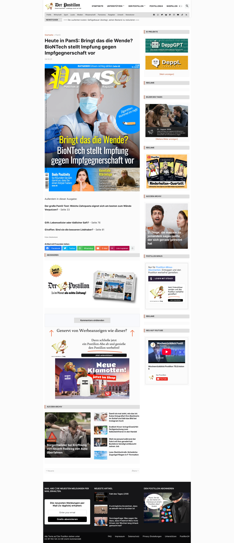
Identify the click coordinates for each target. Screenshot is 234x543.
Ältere (134, 471)
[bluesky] (166, 15)
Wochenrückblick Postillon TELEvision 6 (166, 367)
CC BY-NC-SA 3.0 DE (54, 539)
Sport (66, 15)
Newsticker (130, 15)
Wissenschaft (90, 15)
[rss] (186, 14)
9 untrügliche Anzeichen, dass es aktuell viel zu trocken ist (123, 507)
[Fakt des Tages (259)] (101, 497)
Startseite (97, 6)
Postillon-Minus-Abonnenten (160, 268)
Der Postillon (136, 6)
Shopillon (172, 6)
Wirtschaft (57, 15)
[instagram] (174, 14)
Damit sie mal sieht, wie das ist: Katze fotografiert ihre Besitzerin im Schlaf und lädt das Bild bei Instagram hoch (124, 417)
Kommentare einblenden (92, 320)
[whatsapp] (158, 14)
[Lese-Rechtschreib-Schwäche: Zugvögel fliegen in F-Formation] (100, 455)
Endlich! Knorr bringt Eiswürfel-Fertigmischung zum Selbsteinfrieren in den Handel (124, 429)
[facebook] (154, 14)
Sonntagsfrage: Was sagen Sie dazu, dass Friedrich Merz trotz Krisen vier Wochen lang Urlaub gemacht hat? (123, 522)
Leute (72, 15)
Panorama (102, 15)
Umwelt (120, 15)
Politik (49, 15)
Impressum (120, 536)
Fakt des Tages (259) (119, 494)
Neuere (51, 471)
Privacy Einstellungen (152, 536)
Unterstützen (114, 6)
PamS (58, 35)
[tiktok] (182, 14)
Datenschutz (133, 536)
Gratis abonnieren (67, 519)
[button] (180, 6)
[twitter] (162, 14)
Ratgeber (111, 15)
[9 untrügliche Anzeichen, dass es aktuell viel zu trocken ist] (101, 509)
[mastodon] (170, 14)
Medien (80, 15)
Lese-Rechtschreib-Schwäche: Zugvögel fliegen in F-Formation (124, 453)
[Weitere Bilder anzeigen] (167, 139)
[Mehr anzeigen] (132, 248)
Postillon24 (156, 6)
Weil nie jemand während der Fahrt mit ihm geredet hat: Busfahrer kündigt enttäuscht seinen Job (122, 443)
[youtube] (178, 14)
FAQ (110, 536)
